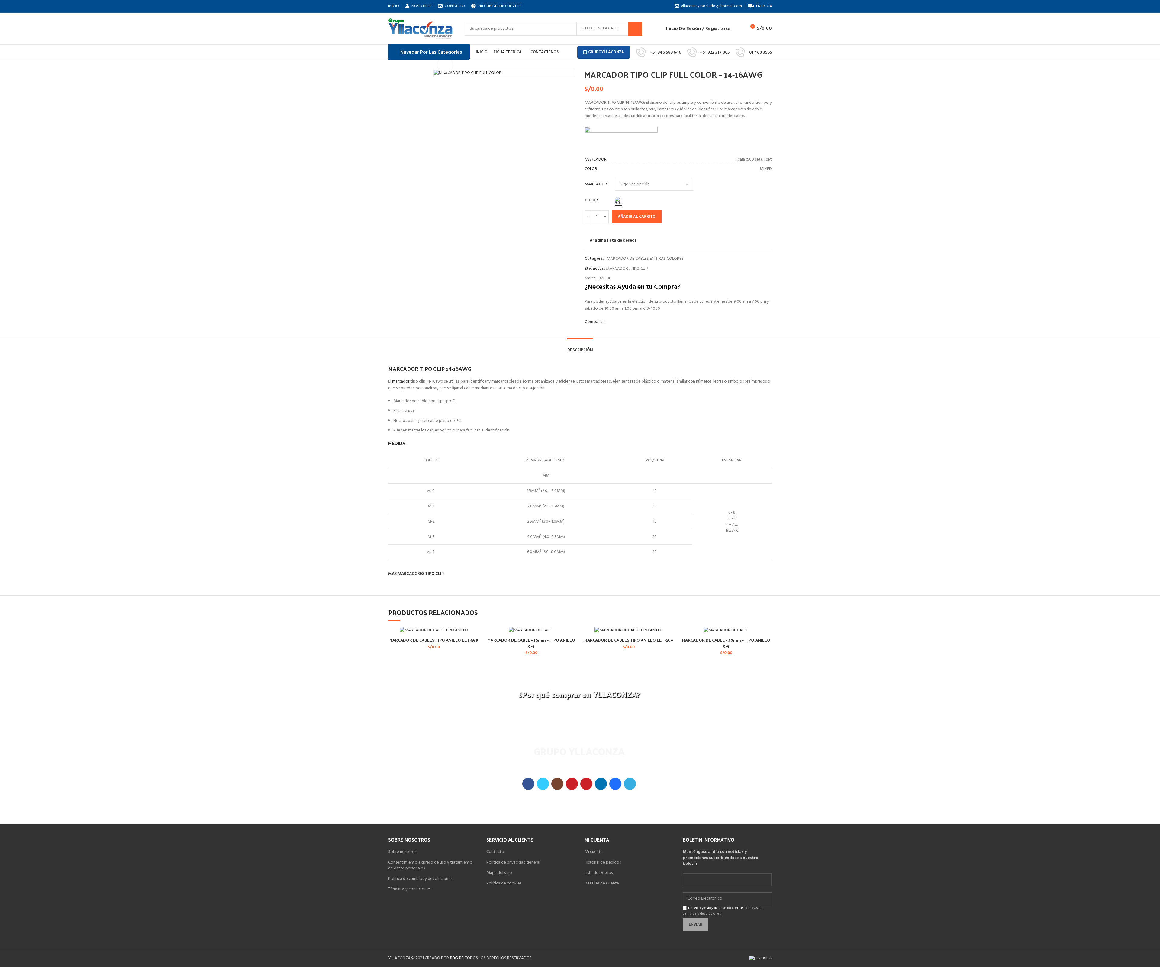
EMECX (604, 278)
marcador (400, 381)
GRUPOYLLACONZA (606, 52)
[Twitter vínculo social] (543, 784)
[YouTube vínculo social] (572, 784)
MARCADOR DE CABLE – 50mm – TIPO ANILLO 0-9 (726, 643)
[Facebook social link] (611, 322)
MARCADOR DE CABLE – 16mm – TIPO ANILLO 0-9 (531, 643)
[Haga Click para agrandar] (445, 65)
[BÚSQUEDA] (635, 29)
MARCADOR (596, 184)
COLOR (591, 200)
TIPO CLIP (639, 268)
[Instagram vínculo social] (557, 784)
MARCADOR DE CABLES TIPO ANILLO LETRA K (433, 640)
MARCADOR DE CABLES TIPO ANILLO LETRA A (628, 640)
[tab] (580, 347)
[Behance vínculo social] (615, 784)
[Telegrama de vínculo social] (630, 784)
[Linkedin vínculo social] (601, 784)
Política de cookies (503, 883)
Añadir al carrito (637, 216)
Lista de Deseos (599, 872)
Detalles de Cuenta (602, 883)
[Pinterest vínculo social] (586, 784)
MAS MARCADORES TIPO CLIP (416, 573)
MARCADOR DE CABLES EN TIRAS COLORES (645, 258)
